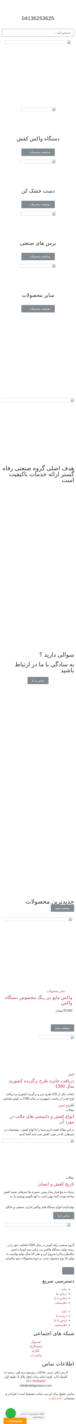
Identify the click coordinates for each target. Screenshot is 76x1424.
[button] (38, 152)
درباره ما (61, 1293)
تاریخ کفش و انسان (56, 1183)
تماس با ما (60, 1298)
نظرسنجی (60, 1302)
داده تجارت (55, 1398)
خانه (64, 1289)
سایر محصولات (55, 991)
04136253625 (38, 18)
